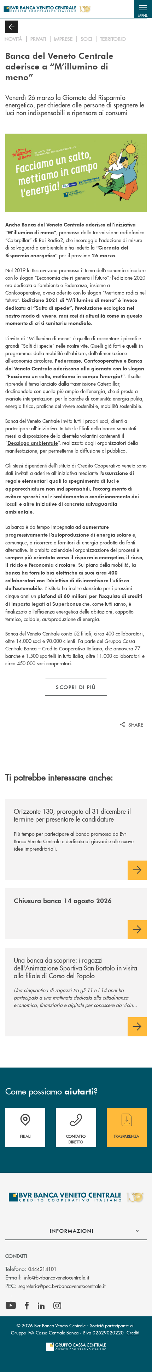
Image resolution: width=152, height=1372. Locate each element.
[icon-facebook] (27, 1306)
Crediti (133, 1332)
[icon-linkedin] (41, 1306)
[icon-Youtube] (10, 1306)
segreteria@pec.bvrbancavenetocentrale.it (61, 1285)
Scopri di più (76, 686)
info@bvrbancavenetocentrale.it (56, 1277)
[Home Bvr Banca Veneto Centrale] (47, 9)
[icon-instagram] (57, 1306)
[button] (143, 9)
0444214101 (42, 1268)
